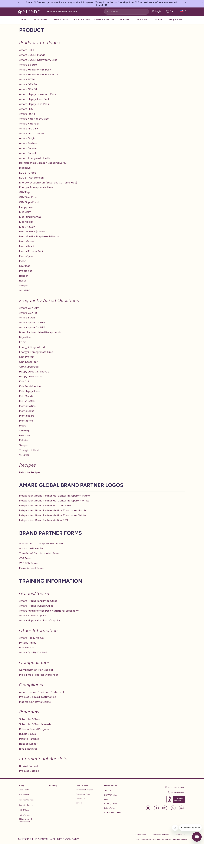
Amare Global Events (112, 812)
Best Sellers (40, 19)
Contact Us (80, 798)
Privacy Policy (140, 835)
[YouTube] (149, 807)
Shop (23, 19)
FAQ (106, 799)
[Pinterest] (174, 807)
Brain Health (24, 790)
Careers (79, 803)
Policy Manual (180, 835)
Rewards (124, 19)
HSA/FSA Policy (110, 795)
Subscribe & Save (83, 794)
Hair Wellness (24, 815)
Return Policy (109, 808)
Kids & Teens (24, 810)
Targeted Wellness (26, 800)
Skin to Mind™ (82, 19)
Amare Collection (104, 19)
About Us (141, 19)
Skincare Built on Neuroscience (26, 820)
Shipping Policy (110, 804)
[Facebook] (158, 807)
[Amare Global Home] (29, 11)
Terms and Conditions (160, 835)
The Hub (107, 791)
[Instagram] (166, 807)
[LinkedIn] (181, 807)
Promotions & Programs (85, 790)
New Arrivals (61, 19)
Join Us (158, 19)
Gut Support (24, 795)
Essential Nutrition (26, 805)
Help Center (176, 19)
